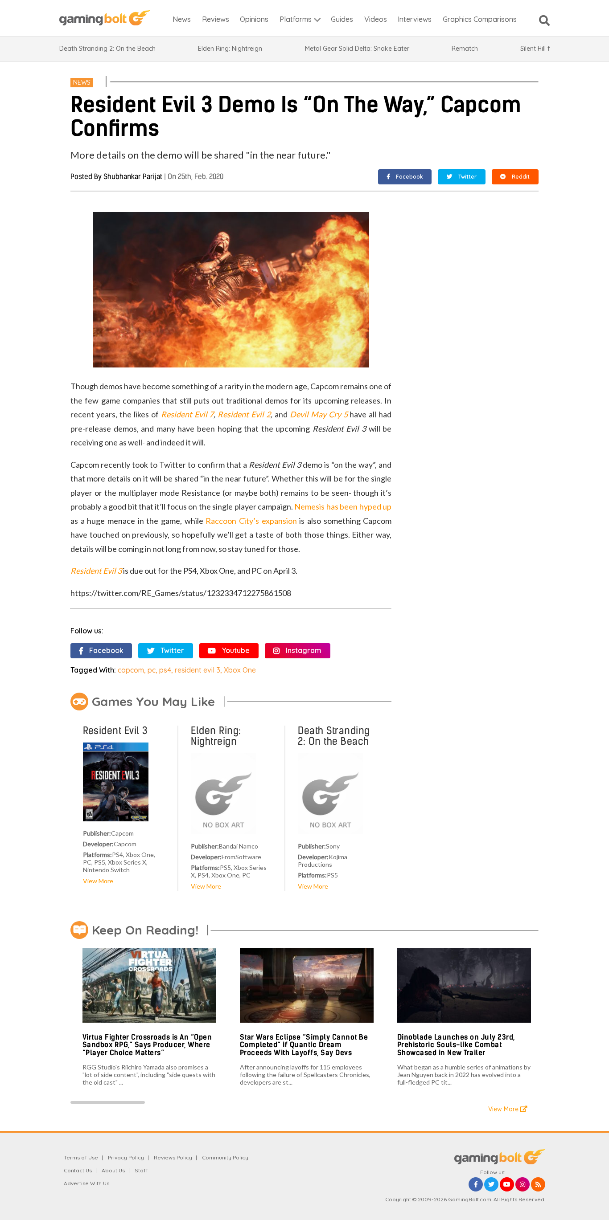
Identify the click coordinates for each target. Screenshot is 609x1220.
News (82, 82)
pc (152, 669)
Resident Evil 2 (244, 414)
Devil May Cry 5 (319, 414)
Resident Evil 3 (96, 570)
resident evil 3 (197, 669)
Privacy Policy (126, 1157)
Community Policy (225, 1157)
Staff (141, 1170)
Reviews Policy (173, 1157)
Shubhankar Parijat (132, 176)
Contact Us (78, 1170)
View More (98, 881)
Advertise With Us (86, 1183)
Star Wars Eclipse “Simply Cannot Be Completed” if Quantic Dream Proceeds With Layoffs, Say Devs (304, 1045)
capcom (131, 669)
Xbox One (240, 669)
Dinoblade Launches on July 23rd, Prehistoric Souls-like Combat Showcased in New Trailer (456, 1045)
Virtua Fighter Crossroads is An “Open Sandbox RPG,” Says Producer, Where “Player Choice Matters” (147, 1045)
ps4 (165, 669)
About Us (113, 1170)
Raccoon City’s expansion (251, 521)
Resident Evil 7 (187, 414)
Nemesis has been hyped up (342, 506)
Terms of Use (81, 1157)
